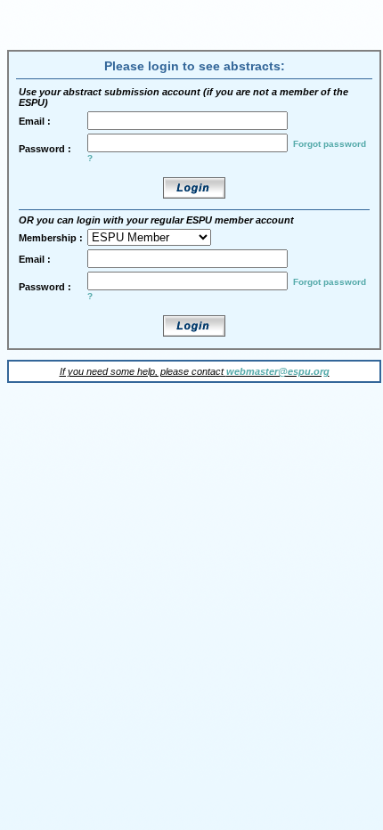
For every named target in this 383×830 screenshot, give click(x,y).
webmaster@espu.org (278, 371)
